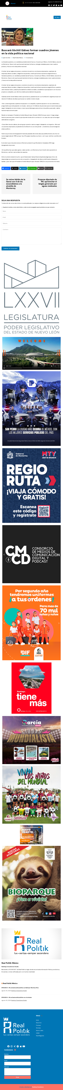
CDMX (38, 1033)
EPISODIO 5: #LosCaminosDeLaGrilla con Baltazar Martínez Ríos (20, 988)
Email (5, 1060)
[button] (4, 409)
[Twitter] (54, 5)
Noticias (38, 1028)
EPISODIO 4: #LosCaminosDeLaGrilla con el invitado (17, 997)
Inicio (37, 1020)
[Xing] (15, 1046)
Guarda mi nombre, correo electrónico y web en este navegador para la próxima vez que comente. (29, 207)
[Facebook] (49, 5)
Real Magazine (40, 1036)
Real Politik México (18, 58)
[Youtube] (61, 5)
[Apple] (59, 5)
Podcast (38, 1025)
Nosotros (38, 1023)
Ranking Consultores (38, 1087)
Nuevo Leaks (39, 1030)
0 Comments (29, 58)
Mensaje (6, 1067)
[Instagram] (51, 5)
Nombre (6, 1054)
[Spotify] (56, 5)
